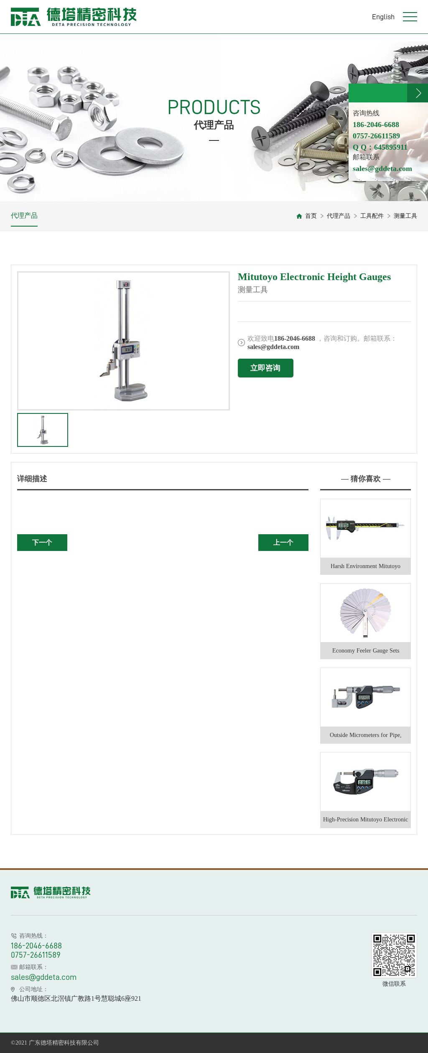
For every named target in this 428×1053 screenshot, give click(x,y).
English (383, 16)
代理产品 (24, 215)
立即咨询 (265, 368)
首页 (311, 216)
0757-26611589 (36, 955)
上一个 (283, 542)
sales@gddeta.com (44, 977)
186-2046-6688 (36, 945)
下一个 (42, 542)
